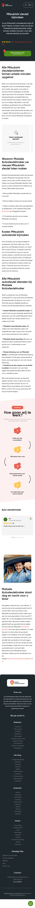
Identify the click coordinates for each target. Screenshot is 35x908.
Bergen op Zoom (18, 741)
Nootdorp (18, 781)
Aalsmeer (18, 804)
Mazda (20, 658)
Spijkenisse (18, 734)
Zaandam (18, 799)
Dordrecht (18, 726)
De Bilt (18, 842)
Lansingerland (18, 743)
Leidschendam (18, 771)
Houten (18, 837)
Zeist (18, 830)
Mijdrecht (18, 814)
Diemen (18, 809)
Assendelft (18, 811)
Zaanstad (18, 795)
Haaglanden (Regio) (18, 759)
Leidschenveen (18, 778)
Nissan (9, 658)
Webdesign (21, 895)
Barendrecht (18, 748)
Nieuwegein (18, 832)
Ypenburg (18, 774)
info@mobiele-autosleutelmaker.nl (17, 877)
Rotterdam (5, 211)
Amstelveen (18, 797)
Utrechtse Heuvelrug (18, 839)
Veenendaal (18, 825)
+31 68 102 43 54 (17, 879)
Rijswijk (18, 769)
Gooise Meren (18, 802)
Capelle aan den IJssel (18, 738)
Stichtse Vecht (18, 827)
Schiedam (18, 731)
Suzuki (15, 658)
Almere (18, 792)
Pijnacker (18, 766)
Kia (25, 658)
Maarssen (18, 844)
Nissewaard (18, 729)
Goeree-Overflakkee (18, 745)
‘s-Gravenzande (18, 776)
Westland (18, 762)
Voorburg (18, 764)
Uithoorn (18, 806)
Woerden (18, 835)
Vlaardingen (18, 736)
